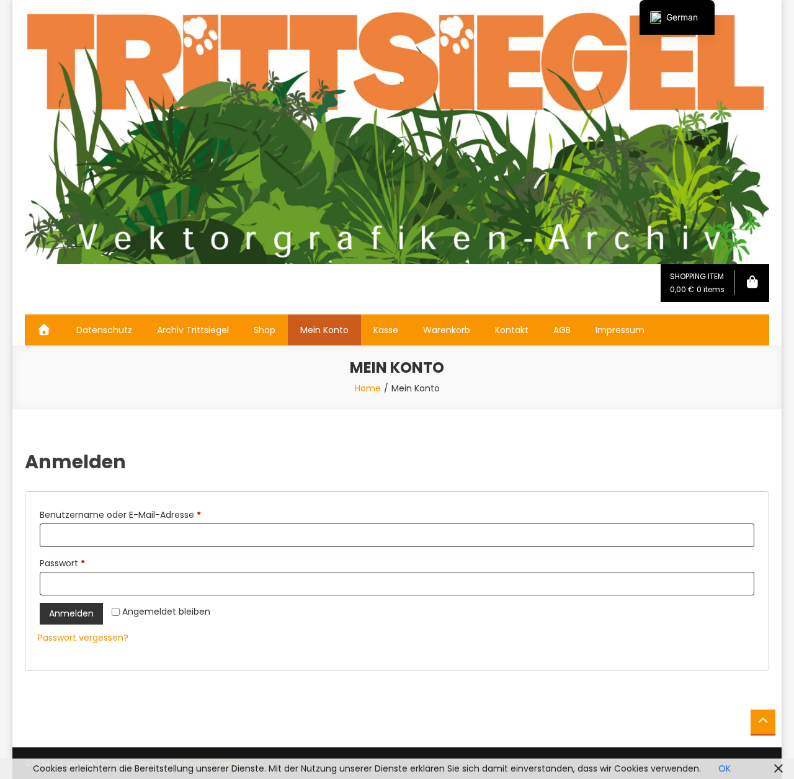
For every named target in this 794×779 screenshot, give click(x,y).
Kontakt (512, 330)
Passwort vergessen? (83, 637)
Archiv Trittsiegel (193, 330)
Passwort (86, 562)
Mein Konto (324, 330)
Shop (264, 330)
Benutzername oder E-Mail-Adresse (144, 514)
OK (724, 768)
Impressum (620, 330)
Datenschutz (104, 330)
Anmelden (71, 613)
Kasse (385, 330)
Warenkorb (446, 330)
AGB (562, 330)
